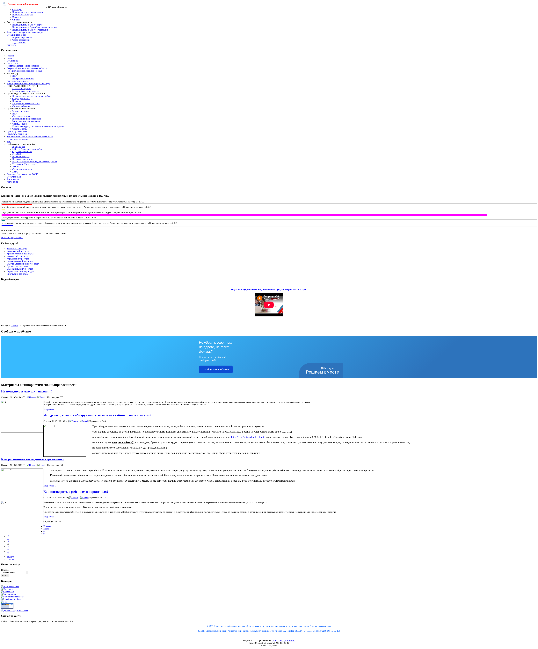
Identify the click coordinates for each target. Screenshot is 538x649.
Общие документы (21, 98)
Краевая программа (21, 88)
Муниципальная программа (25, 91)
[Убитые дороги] (11, 599)
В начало (47, 526)
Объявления (12, 61)
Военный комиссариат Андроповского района (34, 161)
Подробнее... (49, 409)
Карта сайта (12, 182)
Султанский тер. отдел (17, 266)
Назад (46, 529)
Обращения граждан (16, 35)
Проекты (16, 101)
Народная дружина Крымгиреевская (24, 71)
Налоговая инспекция (22, 159)
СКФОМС (17, 154)
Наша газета (12, 63)
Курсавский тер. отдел (17, 256)
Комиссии (17, 17)
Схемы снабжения (21, 106)
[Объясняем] (7, 591)
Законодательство (20, 111)
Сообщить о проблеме (216, 369)
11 (8, 539)
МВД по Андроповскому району (28, 149)
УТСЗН (16, 166)
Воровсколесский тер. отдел (20, 271)
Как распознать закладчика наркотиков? (32, 459)
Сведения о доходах (21, 116)
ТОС (9, 141)
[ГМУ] (4, 602)
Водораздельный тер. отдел (20, 269)
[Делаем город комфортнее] (14, 610)
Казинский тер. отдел (17, 248)
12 (8, 541)
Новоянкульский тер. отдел (20, 261)
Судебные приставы (22, 151)
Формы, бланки (19, 124)
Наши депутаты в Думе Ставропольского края (34, 27)
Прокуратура (18, 146)
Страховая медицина (22, 169)
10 (8, 536)
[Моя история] (8, 594)
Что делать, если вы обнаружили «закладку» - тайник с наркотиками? (97, 415)
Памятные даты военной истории (23, 66)
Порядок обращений (22, 37)
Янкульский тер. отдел (17, 274)
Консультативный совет (18, 81)
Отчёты (16, 19)
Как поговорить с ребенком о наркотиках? (75, 491)
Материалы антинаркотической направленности (30, 136)
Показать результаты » (12, 237)
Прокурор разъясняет (17, 131)
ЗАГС (15, 172)
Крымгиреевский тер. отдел (20, 253)
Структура (17, 9)
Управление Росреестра (23, 164)
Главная (10, 56)
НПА (14, 76)
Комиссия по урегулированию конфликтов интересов (38, 126)
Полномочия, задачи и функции (27, 12)
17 (8, 554)
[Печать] (31, 397)
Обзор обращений (21, 40)
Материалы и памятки (23, 78)
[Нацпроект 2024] (10, 586)
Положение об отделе (22, 14)
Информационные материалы (26, 119)
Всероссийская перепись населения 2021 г (27, 68)
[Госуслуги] (7, 589)
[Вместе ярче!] (12, 596)
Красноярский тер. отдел (19, 251)
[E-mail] (41, 397)
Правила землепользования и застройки (31, 96)
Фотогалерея (13, 179)
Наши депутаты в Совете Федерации (30, 30)
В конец (10, 559)
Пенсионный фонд (21, 156)
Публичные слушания (17, 139)
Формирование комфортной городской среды (28, 83)
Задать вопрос (19, 42)
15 (8, 549)
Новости (11, 58)
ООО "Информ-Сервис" (283, 640)
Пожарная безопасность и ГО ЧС (22, 174)
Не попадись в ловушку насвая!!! (26, 391)
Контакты (11, 45)
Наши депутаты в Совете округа (27, 25)
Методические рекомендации (26, 121)
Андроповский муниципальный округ (25, 32)
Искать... (5, 570)
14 (8, 546)
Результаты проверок (17, 134)
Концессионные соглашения (26, 103)
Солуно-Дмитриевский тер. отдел (23, 264)
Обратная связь (19, 129)
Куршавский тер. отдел (18, 259)
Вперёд (10, 556)
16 (8, 551)
